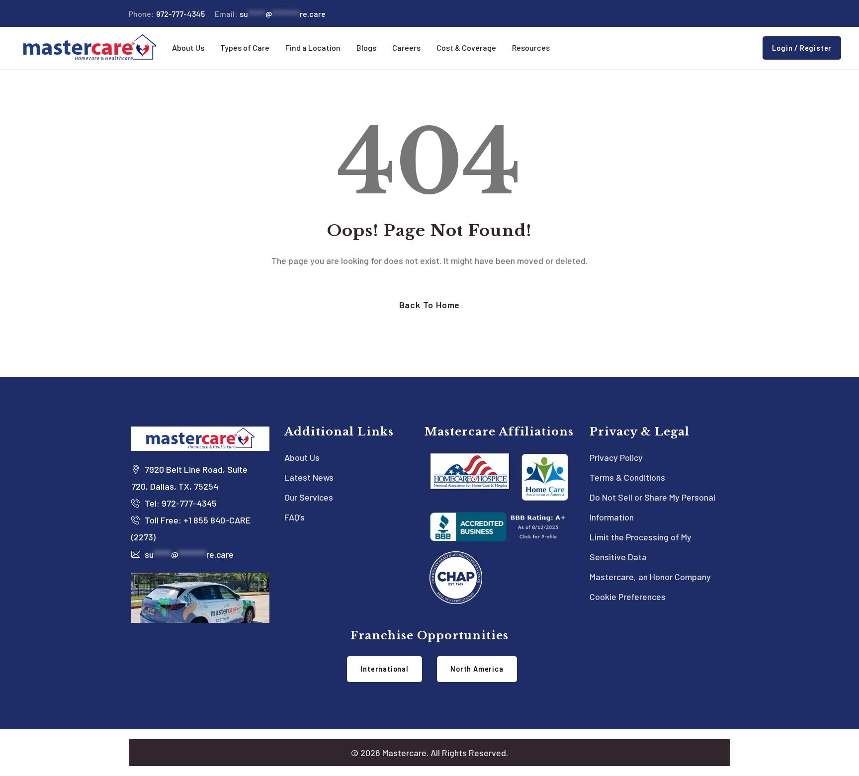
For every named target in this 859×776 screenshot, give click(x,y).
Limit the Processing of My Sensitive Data (640, 546)
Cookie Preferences (628, 596)
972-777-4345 (167, 13)
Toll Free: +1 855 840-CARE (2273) (191, 528)
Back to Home (429, 304)
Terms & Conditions (627, 477)
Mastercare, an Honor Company (650, 576)
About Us (302, 457)
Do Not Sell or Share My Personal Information (652, 507)
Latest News (309, 477)
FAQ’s (294, 517)
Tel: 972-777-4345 (180, 503)
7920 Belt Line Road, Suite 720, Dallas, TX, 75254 (189, 478)
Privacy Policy (616, 457)
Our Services (308, 497)
